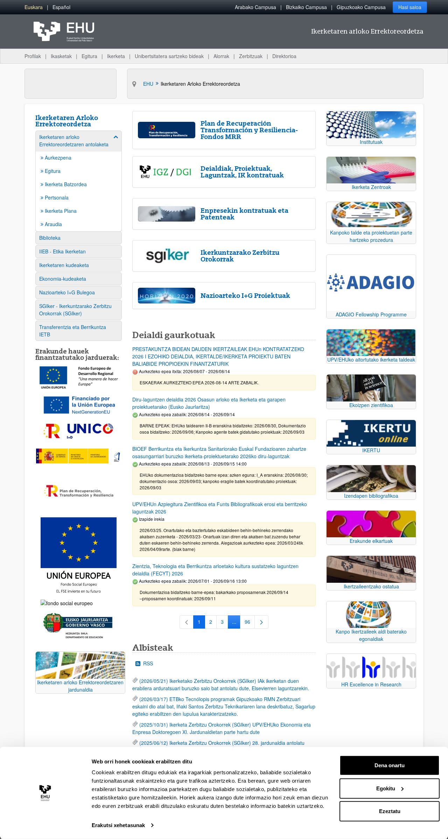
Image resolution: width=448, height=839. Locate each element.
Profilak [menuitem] (32, 56)
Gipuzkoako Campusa (361, 7)
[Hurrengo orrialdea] (261, 622)
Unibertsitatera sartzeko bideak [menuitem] (169, 56)
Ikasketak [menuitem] (61, 56)
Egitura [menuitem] (89, 56)
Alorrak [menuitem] (221, 56)
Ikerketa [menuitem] (116, 56)
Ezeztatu (389, 811)
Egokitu (385, 788)
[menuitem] (33, 7)
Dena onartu (389, 765)
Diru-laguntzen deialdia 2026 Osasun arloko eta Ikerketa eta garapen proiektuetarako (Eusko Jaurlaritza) (209, 403)
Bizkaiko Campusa (306, 7)
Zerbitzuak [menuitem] (250, 56)
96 (250, 623)
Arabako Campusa (255, 7)
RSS (148, 663)
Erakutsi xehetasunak (118, 825)
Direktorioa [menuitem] (284, 56)
